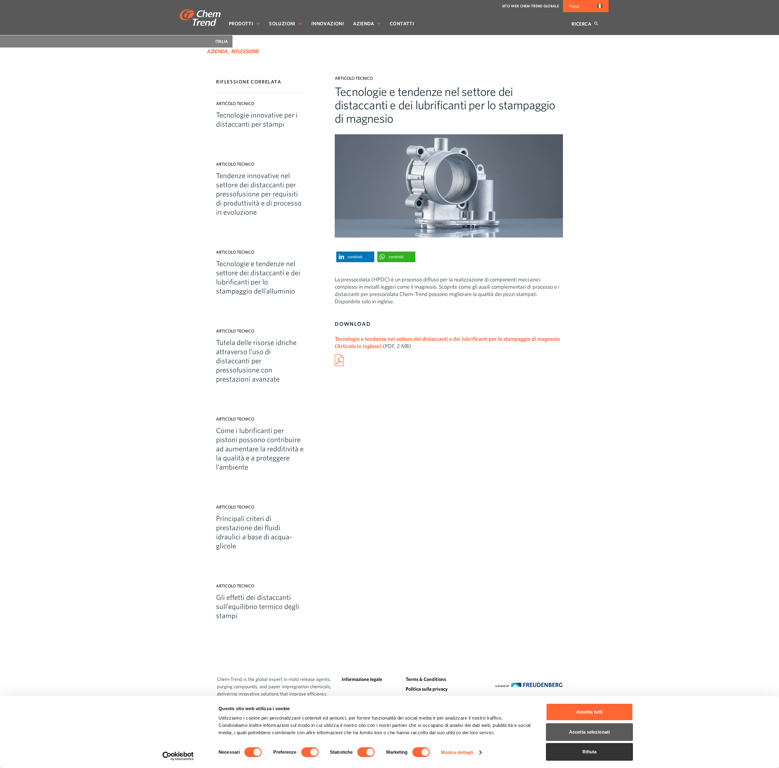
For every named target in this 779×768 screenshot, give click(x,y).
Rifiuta (589, 751)
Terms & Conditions (426, 679)
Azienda (363, 23)
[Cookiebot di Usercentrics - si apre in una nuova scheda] (178, 756)
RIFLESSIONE (245, 51)
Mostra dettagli (457, 752)
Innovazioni (327, 23)
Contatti (402, 23)
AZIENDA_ (218, 51)
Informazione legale (362, 679)
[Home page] (200, 17)
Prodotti (241, 23)
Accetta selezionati (589, 732)
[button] (355, 257)
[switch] (310, 752)
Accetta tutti (589, 711)
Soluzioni (282, 23)
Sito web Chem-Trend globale (530, 6)
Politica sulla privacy (427, 689)
